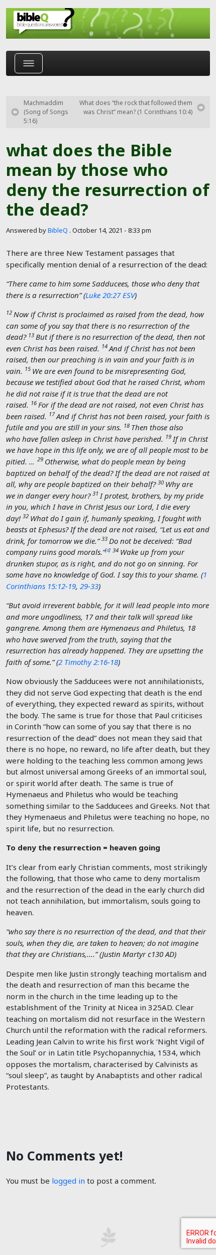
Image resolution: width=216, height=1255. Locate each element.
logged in (68, 1181)
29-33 (89, 586)
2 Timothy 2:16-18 (88, 662)
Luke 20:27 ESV (110, 295)
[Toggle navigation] (29, 63)
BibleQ (58, 230)
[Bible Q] (108, 23)
